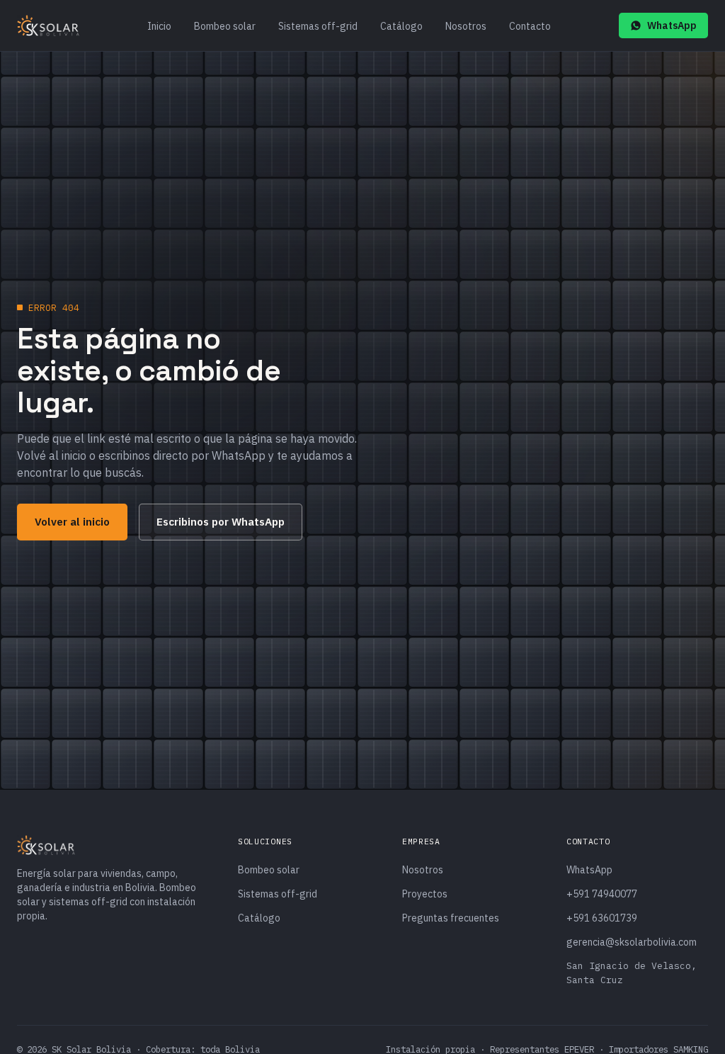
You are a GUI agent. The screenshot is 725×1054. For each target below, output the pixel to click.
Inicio (159, 26)
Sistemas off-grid (318, 26)
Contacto (530, 26)
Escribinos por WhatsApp (220, 521)
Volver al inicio (72, 521)
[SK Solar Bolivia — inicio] (48, 25)
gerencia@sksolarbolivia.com (631, 942)
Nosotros (465, 26)
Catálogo (401, 26)
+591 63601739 (601, 918)
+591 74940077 (601, 894)
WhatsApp (672, 25)
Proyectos (424, 894)
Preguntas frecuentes (450, 918)
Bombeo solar (225, 26)
